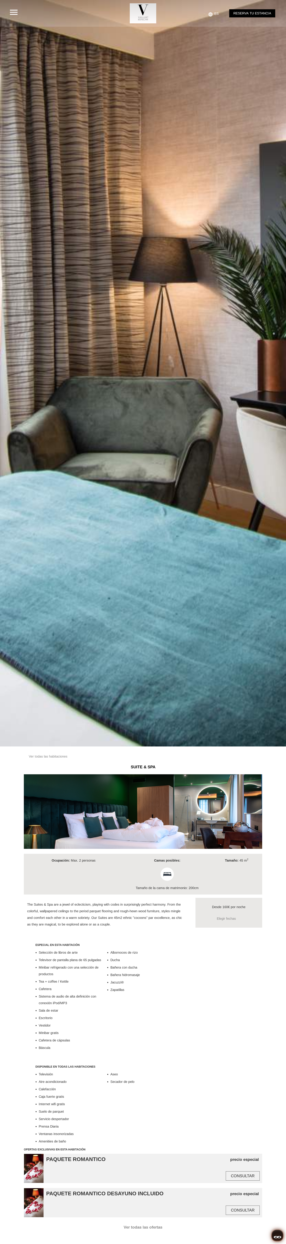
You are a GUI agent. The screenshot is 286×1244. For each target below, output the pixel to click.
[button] (27, 811)
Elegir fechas (226, 918)
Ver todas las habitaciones (48, 756)
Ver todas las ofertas (143, 1227)
